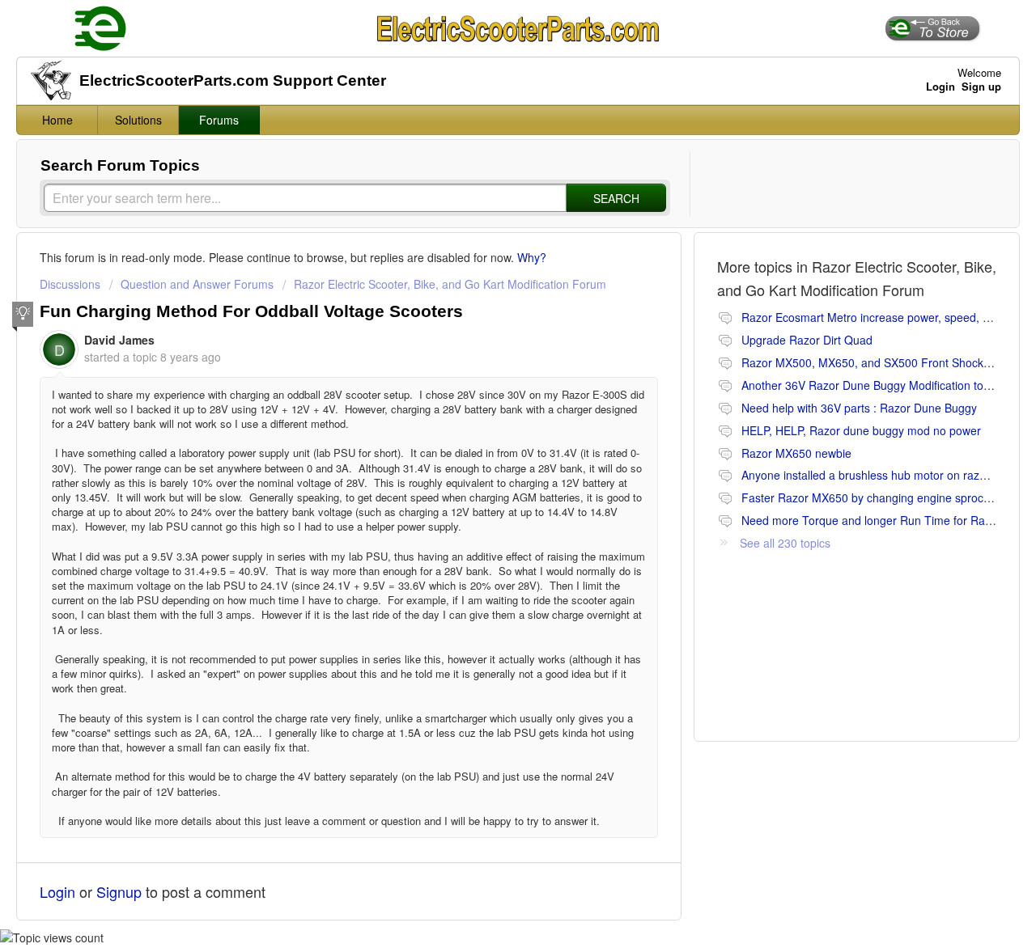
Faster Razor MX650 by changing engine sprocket (870, 497)
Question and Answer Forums (197, 284)
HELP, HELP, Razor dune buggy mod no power (861, 430)
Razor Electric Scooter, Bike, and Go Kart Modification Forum (450, 284)
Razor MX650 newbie (796, 453)
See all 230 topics (785, 543)
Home (57, 120)
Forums (219, 120)
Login (57, 891)
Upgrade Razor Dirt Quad (807, 340)
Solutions (138, 120)
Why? (531, 257)
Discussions (70, 284)
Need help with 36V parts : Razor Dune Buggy (859, 408)
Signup (119, 891)
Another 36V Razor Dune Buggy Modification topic (869, 385)
